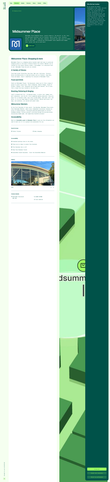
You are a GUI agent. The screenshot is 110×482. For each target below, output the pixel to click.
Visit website (39, 199)
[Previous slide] (51, 187)
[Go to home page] (4, 5)
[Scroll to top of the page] (4, 479)
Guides (22, 3)
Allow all (97, 469)
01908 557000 (38, 196)
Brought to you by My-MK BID (4, 469)
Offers (44, 3)
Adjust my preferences (97, 477)
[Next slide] (53, 187)
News (34, 3)
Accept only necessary (97, 473)
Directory (16, 3)
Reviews (29, 3)
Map (11, 3)
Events (39, 3)
